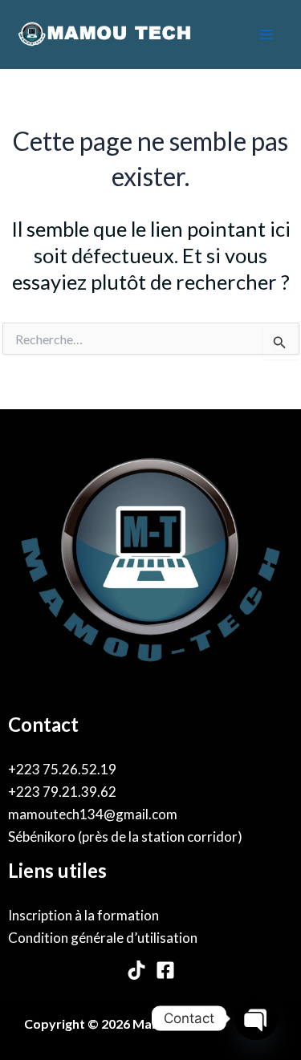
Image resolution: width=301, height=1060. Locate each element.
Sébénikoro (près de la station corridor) (125, 836)
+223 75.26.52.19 (62, 769)
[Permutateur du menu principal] (267, 34)
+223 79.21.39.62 (62, 791)
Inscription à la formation (83, 915)
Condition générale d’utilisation (102, 937)
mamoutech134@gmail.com (92, 814)
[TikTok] (136, 970)
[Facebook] (165, 970)
